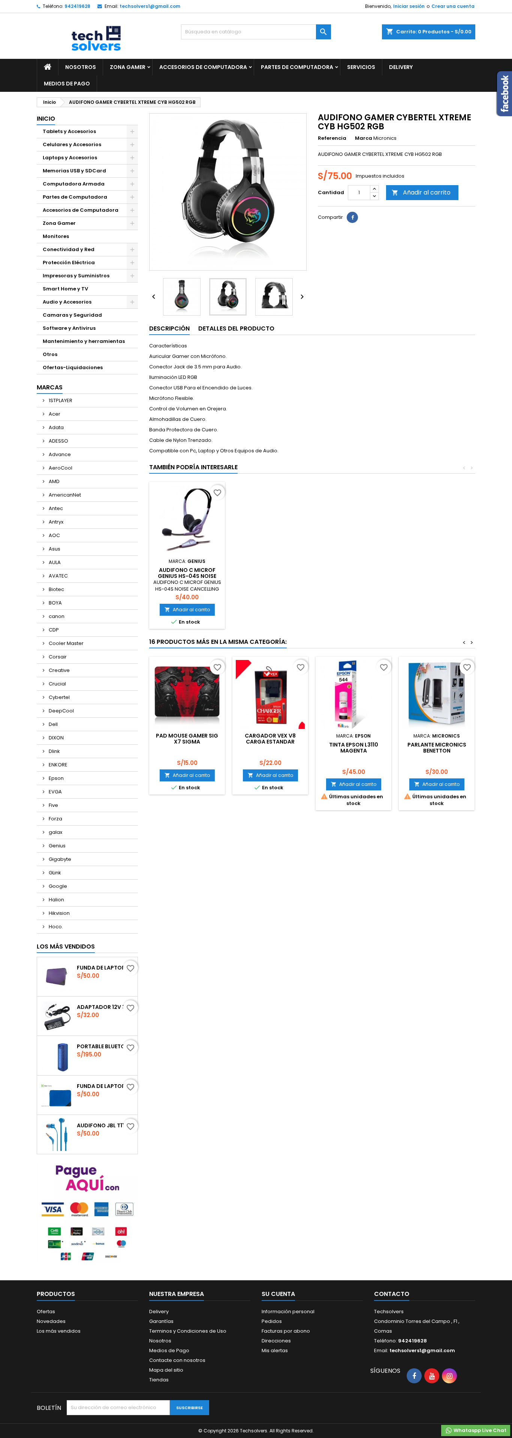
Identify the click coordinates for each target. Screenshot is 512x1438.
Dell (53, 724)
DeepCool (61, 710)
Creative (59, 670)
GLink (54, 872)
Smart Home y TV (65, 288)
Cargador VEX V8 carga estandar (270, 738)
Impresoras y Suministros (76, 275)
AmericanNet (64, 494)
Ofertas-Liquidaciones (73, 367)
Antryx (55, 521)
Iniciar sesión (409, 6)
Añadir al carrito (421, 192)
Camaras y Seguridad (72, 315)
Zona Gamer (127, 67)
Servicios (361, 67)
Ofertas (46, 1311)
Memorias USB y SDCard (74, 170)
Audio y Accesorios (67, 301)
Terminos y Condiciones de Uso (187, 1331)
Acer (54, 413)
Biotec (56, 589)
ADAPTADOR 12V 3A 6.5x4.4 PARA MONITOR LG (106, 1007)
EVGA (55, 791)
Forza (55, 818)
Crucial (57, 683)
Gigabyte (59, 859)
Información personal (288, 1311)
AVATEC (58, 575)
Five (53, 805)
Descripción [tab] (169, 328)
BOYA (55, 602)
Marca (363, 138)
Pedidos (272, 1321)
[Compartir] (352, 217)
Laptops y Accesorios (70, 157)
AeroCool (60, 467)
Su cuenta (278, 1294)
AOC (54, 535)
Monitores (56, 236)
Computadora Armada (74, 183)
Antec (55, 508)
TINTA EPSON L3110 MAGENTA (353, 747)
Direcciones (276, 1340)
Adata (56, 427)
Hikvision (59, 913)
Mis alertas (275, 1350)
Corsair (57, 656)
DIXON (56, 737)
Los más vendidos (66, 946)
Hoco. (55, 926)
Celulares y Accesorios (72, 144)
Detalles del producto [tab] (236, 328)
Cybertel (59, 697)
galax (55, 832)
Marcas (50, 387)
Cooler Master (66, 643)
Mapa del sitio (166, 1370)
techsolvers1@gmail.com (150, 6)
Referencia (332, 138)
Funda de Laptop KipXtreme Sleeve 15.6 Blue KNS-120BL (106, 1086)
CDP (53, 629)
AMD (54, 481)
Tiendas (159, 1379)
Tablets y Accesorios (69, 131)
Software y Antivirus (69, 328)
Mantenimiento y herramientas (84, 341)
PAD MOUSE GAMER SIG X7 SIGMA (187, 738)
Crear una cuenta (453, 6)
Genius (57, 845)
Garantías (161, 1321)
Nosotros (80, 67)
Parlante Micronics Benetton (436, 747)
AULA (54, 562)
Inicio (46, 118)
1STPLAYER (60, 400)
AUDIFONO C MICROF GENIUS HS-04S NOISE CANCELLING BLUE (187, 576)
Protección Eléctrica (69, 262)
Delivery (401, 67)
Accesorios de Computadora (203, 67)
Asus (54, 548)
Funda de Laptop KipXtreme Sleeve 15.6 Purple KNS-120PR (106, 968)
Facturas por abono (286, 1331)
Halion (56, 899)
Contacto (391, 1294)
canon (56, 616)
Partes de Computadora (297, 67)
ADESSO (58, 440)
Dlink (54, 751)
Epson (56, 778)
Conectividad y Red (68, 249)
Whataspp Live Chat (479, 1430)
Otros (50, 354)
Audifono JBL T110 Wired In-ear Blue (106, 1125)
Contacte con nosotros (177, 1360)
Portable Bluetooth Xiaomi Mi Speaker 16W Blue (106, 1046)
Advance (59, 454)
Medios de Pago (67, 83)
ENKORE (57, 764)
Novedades (51, 1321)
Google (57, 886)
